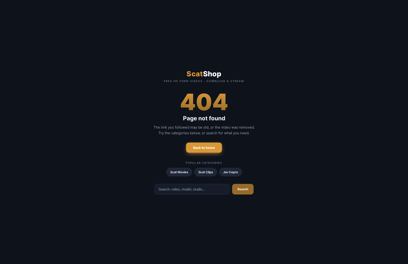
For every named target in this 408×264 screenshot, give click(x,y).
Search (242, 189)
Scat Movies (179, 172)
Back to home (204, 148)
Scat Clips (205, 172)
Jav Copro (230, 172)
